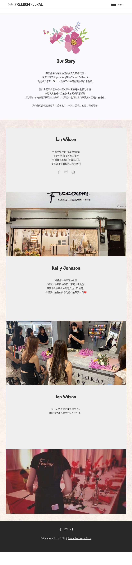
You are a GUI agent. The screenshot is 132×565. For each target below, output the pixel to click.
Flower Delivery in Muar (79, 538)
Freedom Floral (29, 4)
